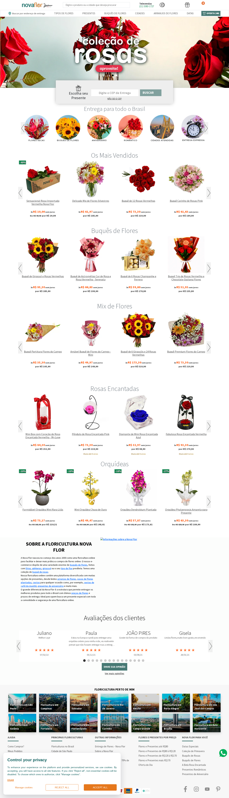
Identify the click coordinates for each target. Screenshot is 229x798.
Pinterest (218, 789)
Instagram (196, 789)
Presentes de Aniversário (195, 774)
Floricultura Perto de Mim (114, 689)
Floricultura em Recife (142, 706)
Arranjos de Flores (166, 13)
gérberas (36, 568)
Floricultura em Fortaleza (49, 726)
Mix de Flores (114, 306)
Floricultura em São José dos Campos (205, 706)
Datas (190, 13)
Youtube (207, 789)
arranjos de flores (66, 578)
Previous (23, 128)
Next (206, 128)
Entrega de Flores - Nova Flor (110, 746)
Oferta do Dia (145, 764)
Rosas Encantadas (114, 388)
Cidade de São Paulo (61, 751)
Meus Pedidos (15, 751)
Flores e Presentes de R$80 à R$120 (157, 751)
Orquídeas (115, 464)
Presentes (88, 13)
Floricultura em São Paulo (21, 706)
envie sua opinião (114, 666)
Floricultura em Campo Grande (142, 726)
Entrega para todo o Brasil (114, 109)
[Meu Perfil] (175, 5)
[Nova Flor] (37, 5)
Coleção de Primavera (193, 751)
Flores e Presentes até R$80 (153, 746)
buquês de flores (78, 564)
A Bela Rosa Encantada (194, 764)
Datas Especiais (190, 746)
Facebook (185, 789)
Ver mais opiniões (114, 673)
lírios (28, 568)
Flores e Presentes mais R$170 (154, 760)
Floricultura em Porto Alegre (172, 706)
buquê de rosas (40, 571)
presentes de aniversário (51, 586)
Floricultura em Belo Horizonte (206, 726)
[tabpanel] (114, 52)
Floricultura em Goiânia (19, 726)
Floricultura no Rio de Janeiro (113, 706)
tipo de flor (66, 568)
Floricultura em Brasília (172, 726)
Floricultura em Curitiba (111, 726)
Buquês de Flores (115, 13)
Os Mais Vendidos (114, 155)
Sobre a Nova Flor (104, 751)
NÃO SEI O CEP (114, 98)
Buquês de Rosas (191, 755)
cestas (36, 582)
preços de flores (79, 593)
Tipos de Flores (63, 13)
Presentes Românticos (194, 769)
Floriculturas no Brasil (62, 746)
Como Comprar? (16, 746)
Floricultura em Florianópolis (80, 726)
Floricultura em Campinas (49, 706)
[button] (162, 5)
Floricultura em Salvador (80, 706)
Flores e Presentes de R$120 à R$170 (157, 755)
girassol (47, 568)
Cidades (140, 13)
